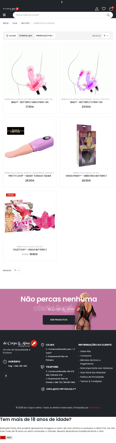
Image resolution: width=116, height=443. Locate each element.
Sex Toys (39, 99)
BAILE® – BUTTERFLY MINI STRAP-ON (29, 102)
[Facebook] (62, 2)
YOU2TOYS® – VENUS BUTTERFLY (30, 249)
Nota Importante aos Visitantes (96, 368)
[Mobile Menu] (6, 14)
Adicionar (32, 91)
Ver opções (88, 91)
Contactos (85, 355)
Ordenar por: (25, 35)
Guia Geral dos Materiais (93, 372)
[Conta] (97, 8)
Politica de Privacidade (92, 377)
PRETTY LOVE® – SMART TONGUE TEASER (29, 175)
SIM (3, 437)
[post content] (30, 70)
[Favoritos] (104, 8)
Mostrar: (96, 35)
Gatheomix (94, 407)
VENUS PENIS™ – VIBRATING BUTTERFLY (86, 175)
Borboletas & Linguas (14, 99)
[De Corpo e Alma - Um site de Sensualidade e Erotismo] (11, 8)
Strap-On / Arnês (51, 99)
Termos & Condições (91, 381)
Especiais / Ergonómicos (34, 173)
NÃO (9, 437)
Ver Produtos (58, 319)
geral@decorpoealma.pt (61, 389)
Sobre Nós (85, 351)
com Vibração (29, 99)
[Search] (108, 15)
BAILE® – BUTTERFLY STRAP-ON (86, 102)
